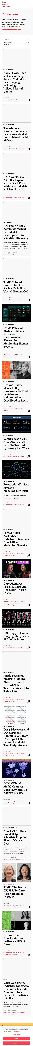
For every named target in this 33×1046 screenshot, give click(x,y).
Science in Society (13, 907)
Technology (21, 197)
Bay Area (5, 148)
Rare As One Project (8, 603)
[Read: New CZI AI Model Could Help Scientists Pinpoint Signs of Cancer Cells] (16, 834)
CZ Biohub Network (8, 355)
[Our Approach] (6, 4)
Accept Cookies (16, 1043)
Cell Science (6, 601)
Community (6, 100)
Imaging (22, 601)
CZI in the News (15, 100)
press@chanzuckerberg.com (11, 29)
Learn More (18, 1031)
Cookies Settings (16, 1034)
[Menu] (30, 4)
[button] (16, 42)
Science (15, 197)
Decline (16, 1038)
